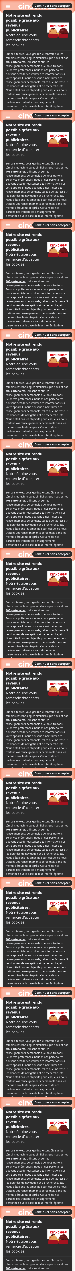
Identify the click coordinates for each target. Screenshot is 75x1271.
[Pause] (37, 635)
